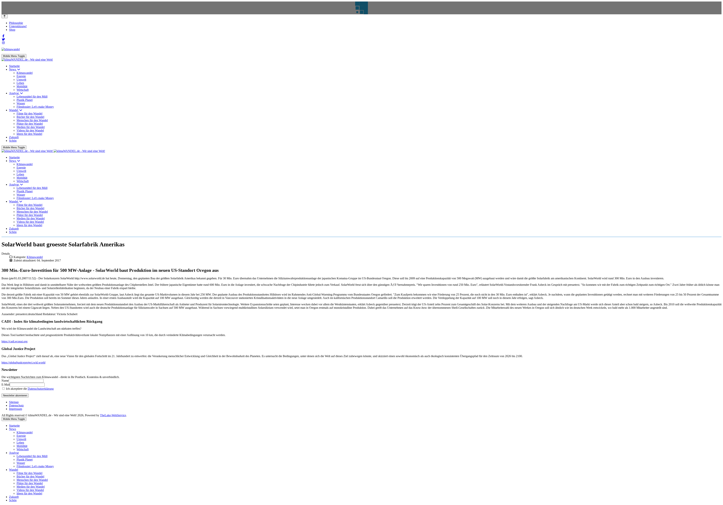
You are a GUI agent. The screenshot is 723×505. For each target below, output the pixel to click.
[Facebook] (3, 36)
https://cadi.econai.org (14, 341)
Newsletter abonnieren (15, 395)
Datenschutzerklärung (41, 388)
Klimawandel (35, 257)
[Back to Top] (5, 16)
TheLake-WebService (113, 415)
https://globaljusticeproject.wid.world (23, 362)
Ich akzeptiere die (29, 388)
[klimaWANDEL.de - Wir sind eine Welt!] (27, 59)
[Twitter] (3, 39)
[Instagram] (3, 42)
